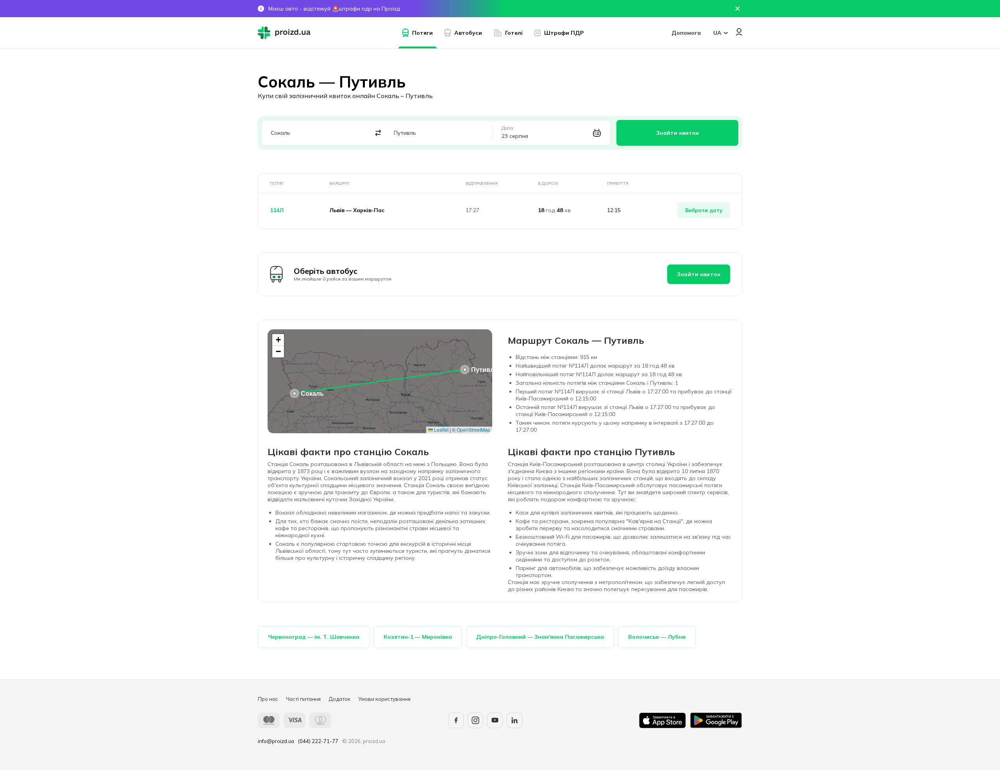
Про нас (268, 699)
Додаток (339, 699)
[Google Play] (716, 720)
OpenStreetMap (473, 429)
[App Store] (662, 720)
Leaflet (440, 429)
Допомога (686, 32)
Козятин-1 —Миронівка (418, 636)
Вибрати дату (703, 210)
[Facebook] (456, 720)
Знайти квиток (698, 274)
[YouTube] (495, 720)
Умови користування (384, 699)
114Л (277, 210)
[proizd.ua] (286, 33)
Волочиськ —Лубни (657, 636)
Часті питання (303, 699)
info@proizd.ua (276, 741)
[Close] (737, 8)
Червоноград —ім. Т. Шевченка (313, 636)
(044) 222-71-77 (318, 741)
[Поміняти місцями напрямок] (378, 133)
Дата (507, 128)
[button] (294, 393)
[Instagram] (475, 720)
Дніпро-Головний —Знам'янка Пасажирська (540, 636)
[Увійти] (739, 32)
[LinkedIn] (514, 720)
